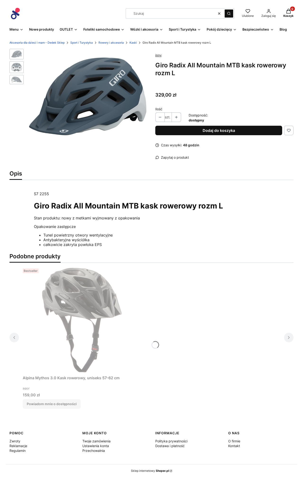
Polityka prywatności (171, 441)
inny (158, 55)
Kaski (133, 42)
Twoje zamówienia (96, 441)
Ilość (158, 109)
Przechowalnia (93, 451)
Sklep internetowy (150, 470)
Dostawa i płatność (170, 446)
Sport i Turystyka (81, 42)
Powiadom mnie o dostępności (52, 404)
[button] (229, 13)
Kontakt (234, 446)
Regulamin (17, 451)
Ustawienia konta (95, 446)
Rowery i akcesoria (111, 42)
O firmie (234, 441)
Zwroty (14, 441)
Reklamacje (18, 446)
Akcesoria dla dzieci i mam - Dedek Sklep (37, 42)
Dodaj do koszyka (219, 130)
